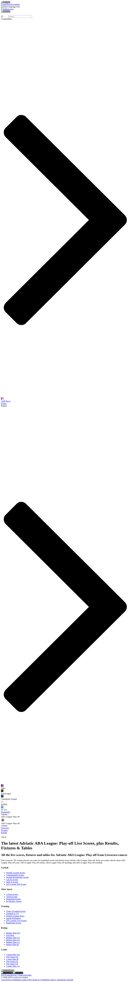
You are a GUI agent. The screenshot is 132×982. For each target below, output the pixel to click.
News (8, 4)
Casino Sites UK (13, 955)
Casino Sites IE (12, 959)
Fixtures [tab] (4, 830)
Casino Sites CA (13, 966)
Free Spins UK (12, 957)
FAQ (3, 975)
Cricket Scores (12, 894)
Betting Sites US (13, 938)
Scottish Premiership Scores (17, 877)
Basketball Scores (13, 899)
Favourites (15, 4)
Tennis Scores (12, 897)
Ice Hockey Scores (14, 901)
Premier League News (15, 916)
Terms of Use (37, 980)
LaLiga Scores (12, 880)
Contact (8, 975)
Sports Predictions (13, 918)
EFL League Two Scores (16, 920)
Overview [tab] (5, 828)
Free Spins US (12, 964)
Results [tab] (4, 833)
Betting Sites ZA (13, 940)
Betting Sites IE (12, 944)
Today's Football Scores (16, 911)
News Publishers (14, 980)
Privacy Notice (17, 975)
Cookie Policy (26, 980)
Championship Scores (15, 875)
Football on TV (12, 914)
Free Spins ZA (12, 961)
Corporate (69, 980)
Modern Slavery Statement (54, 980)
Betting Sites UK (13, 933)
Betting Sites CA (13, 942)
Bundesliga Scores (13, 923)
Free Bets (10, 935)
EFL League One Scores (16, 884)
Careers (4, 980)
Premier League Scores (15, 873)
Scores (3, 4)
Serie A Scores (12, 882)
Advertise (27, 975)
